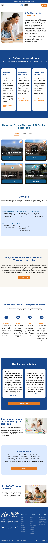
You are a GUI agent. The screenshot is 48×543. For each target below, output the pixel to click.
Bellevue (31, 133)
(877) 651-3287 (42, 517)
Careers (22, 525)
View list (32, 1)
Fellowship (23, 527)
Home (22, 517)
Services (22, 521)
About (22, 519)
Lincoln (4, 98)
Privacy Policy (44, 540)
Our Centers (23, 529)
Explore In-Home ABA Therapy (7, 106)
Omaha (8, 98)
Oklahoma (32, 527)
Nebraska (32, 529)
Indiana (31, 523)
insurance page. (5, 435)
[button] (2, 5)
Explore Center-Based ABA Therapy (24, 99)
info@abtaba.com (42, 519)
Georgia (31, 521)
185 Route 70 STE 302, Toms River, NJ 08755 (43, 523)
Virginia (31, 517)
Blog (36, 540)
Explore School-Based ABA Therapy (39, 99)
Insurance (22, 523)
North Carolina (33, 525)
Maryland (32, 533)
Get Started (24, 278)
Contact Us (23, 531)
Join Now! (24, 468)
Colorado (32, 531)
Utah (31, 519)
